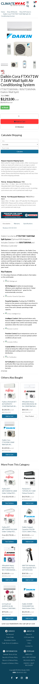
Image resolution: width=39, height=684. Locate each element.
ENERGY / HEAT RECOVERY (29, 664)
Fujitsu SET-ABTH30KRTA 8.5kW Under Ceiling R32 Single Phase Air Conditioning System (9, 529)
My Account (10, 634)
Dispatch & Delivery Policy (10, 663)
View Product (29, 416)
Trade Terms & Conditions (10, 643)
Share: (3, 95)
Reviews (6, 228)
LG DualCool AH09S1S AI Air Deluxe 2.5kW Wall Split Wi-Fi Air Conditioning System (9, 606)
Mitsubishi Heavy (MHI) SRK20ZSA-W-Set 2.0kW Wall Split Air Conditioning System (29, 404)
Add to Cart (20, 121)
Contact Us (29, 646)
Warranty (17, 223)
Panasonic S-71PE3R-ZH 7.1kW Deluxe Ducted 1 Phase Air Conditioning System (29, 491)
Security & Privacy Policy (10, 657)
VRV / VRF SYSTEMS (29, 657)
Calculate (19, 151)
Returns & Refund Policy (10, 660)
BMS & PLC (29, 654)
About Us (29, 634)
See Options (9, 503)
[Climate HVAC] (13, 4)
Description (6, 223)
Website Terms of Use (10, 654)
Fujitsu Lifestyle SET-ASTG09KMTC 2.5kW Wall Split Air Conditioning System (9, 404)
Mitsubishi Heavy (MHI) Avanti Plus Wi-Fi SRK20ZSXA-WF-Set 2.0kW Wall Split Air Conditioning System (9, 567)
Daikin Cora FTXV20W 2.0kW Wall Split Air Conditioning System (9, 442)
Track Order (10, 637)
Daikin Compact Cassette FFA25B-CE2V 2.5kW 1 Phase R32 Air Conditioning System (29, 529)
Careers (29, 640)
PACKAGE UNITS (29, 660)
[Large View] (4, 65)
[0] (34, 2)
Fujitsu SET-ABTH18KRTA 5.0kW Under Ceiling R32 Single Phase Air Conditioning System (9, 491)
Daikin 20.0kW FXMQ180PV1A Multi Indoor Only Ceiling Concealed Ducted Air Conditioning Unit (28, 606)
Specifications (28, 223)
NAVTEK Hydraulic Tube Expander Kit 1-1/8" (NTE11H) (29, 567)
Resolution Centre (10, 640)
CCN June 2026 (29, 637)
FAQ (29, 643)
